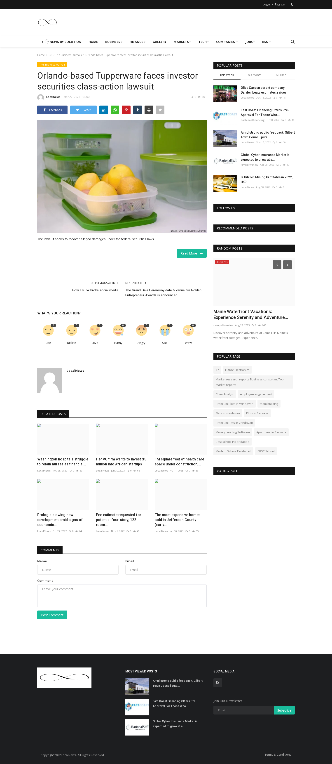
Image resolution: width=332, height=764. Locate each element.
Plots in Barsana (257, 413)
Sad (165, 343)
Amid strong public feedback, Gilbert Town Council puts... (268, 135)
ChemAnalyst (225, 394)
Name (42, 561)
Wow (188, 343)
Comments (50, 550)
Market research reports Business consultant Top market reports (250, 382)
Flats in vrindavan (228, 413)
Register (280, 4)
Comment (45, 580)
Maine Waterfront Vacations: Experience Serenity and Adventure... (250, 314)
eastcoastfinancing (253, 120)
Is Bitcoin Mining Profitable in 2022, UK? (266, 179)
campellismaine (223, 325)
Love (95, 343)
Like (48, 343)
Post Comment (52, 615)
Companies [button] (226, 42)
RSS (50, 55)
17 (217, 370)
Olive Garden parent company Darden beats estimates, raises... (265, 90)
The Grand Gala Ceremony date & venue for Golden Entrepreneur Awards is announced (163, 292)
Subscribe (284, 710)
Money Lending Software (233, 432)
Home (93, 42)
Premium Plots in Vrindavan (234, 404)
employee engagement (256, 394)
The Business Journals (68, 55)
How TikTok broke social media (95, 290)
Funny (118, 343)
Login (266, 4)
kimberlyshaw (249, 164)
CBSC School (266, 451)
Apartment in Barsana (271, 432)
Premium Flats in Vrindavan (234, 423)
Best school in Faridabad (232, 442)
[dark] (292, 4)
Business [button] (112, 42)
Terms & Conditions (278, 754)
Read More (190, 253)
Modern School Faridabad (233, 451)
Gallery (159, 42)
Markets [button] (181, 42)
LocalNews (53, 97)
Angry (141, 343)
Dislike (71, 343)
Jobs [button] (249, 42)
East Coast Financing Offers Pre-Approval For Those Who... (265, 112)
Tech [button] (202, 42)
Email (129, 561)
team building (269, 404)
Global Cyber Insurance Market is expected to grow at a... (265, 157)
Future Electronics (237, 370)
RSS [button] (265, 42)
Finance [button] (136, 42)
